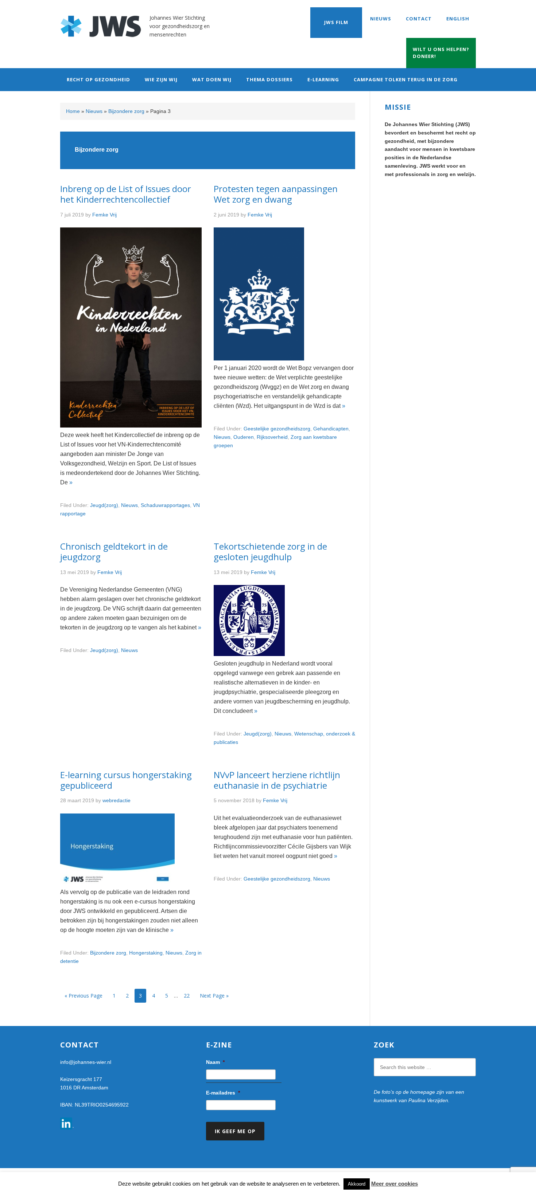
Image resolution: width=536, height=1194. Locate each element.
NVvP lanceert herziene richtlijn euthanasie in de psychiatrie (277, 780)
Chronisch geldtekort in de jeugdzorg (114, 551)
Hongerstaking (146, 953)
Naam (215, 1062)
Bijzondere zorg (126, 111)
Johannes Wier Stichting (104, 22)
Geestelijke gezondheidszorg (277, 429)
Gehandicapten (331, 429)
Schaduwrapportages (165, 505)
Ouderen (243, 437)
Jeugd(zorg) (104, 505)
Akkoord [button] (356, 1184)
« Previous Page (83, 995)
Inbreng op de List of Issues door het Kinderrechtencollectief (125, 194)
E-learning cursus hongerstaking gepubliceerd (126, 780)
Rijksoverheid (272, 437)
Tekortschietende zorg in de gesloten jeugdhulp (270, 551)
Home (73, 111)
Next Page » (214, 995)
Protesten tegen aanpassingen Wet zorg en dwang (276, 194)
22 (188, 995)
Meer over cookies (394, 1184)
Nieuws (94, 111)
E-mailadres (223, 1093)
